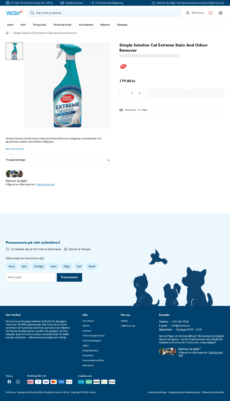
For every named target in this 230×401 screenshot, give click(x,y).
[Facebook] (9, 382)
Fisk (79, 266)
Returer (85, 326)
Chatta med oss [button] (45, 184)
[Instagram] (18, 382)
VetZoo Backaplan (91, 340)
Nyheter (105, 24)
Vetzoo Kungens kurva (93, 335)
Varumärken (86, 24)
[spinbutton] (131, 93)
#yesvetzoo (88, 365)
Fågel (67, 266)
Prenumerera (69, 277)
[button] (123, 93)
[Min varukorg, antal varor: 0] (220, 13)
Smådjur (39, 266)
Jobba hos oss (128, 326)
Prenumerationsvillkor (93, 360)
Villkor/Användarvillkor (213, 392)
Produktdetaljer (16, 160)
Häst (53, 266)
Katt (23, 24)
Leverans (86, 331)
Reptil (92, 266)
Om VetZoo (88, 321)
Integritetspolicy (90, 350)
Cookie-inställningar (157, 392)
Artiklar (124, 321)
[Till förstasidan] (7, 33)
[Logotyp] (14, 13)
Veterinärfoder (63, 24)
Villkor (85, 345)
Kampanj (122, 24)
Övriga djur (39, 24)
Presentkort (88, 355)
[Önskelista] (210, 13)
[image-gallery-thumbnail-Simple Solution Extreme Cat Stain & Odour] (14, 51)
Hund (10, 24)
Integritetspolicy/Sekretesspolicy (184, 392)
